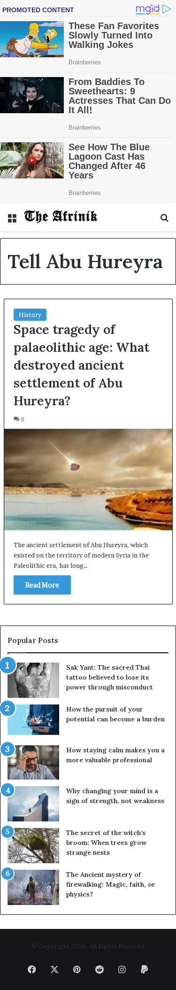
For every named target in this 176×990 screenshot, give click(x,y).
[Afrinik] (61, 216)
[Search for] (164, 220)
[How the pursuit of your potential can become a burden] (33, 721)
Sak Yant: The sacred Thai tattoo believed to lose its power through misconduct (109, 677)
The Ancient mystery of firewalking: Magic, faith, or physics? (110, 884)
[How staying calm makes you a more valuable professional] (33, 762)
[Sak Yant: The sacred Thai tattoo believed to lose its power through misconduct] (33, 680)
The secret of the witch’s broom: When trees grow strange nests (106, 842)
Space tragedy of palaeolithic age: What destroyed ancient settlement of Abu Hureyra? (81, 364)
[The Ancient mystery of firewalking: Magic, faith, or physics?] (33, 887)
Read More (42, 585)
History (30, 314)
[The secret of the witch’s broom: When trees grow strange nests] (33, 845)
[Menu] (11, 220)
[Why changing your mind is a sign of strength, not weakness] (33, 803)
